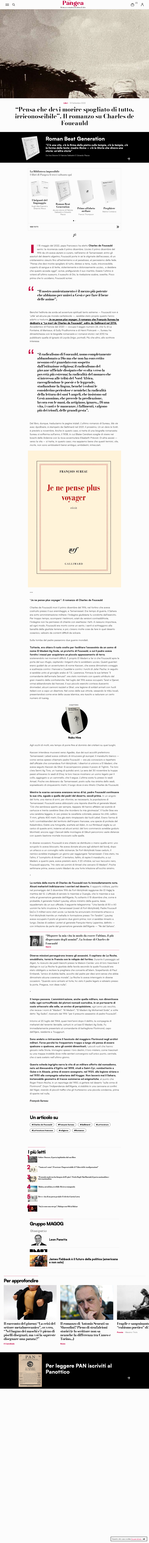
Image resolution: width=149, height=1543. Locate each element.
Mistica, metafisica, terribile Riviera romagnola (56, 1186)
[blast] (74, 1250)
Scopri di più (136, 1539)
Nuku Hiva (74, 737)
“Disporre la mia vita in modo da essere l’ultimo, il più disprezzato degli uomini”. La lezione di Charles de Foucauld (80, 939)
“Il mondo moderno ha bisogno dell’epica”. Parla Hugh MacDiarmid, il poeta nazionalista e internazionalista (73, 1178)
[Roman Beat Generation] (30, 147)
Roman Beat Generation (75, 138)
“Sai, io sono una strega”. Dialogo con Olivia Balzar (58, 1206)
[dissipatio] (74, 1231)
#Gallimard (85, 1124)
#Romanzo (79, 1130)
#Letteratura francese (42, 1130)
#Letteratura (102, 1124)
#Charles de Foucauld (42, 1124)
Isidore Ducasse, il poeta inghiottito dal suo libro (57, 1157)
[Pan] (30, 1370)
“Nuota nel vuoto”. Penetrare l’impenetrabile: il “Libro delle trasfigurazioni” (68, 1167)
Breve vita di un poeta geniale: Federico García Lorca (59, 1196)
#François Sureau (66, 1124)
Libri (66, 103)
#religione (63, 1130)
